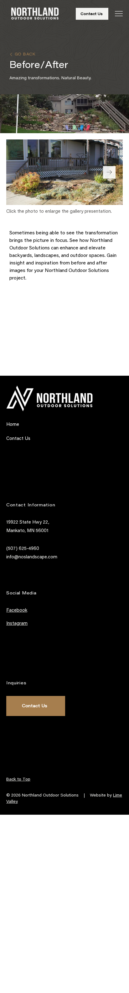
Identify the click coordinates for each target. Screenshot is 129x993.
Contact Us (18, 438)
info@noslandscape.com (31, 557)
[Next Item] (109, 172)
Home (12, 424)
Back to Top (18, 779)
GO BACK (26, 54)
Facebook (16, 610)
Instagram (17, 623)
